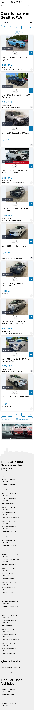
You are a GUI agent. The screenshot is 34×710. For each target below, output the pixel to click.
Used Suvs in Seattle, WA (8, 690)
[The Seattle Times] (17, 2)
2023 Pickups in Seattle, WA (9, 621)
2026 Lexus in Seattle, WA (8, 611)
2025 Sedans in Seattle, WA (9, 527)
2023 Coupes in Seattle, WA (9, 649)
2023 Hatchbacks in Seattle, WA (10, 565)
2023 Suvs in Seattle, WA (8, 485)
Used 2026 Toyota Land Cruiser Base (15, 134)
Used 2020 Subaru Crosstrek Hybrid (14, 58)
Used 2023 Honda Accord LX (14, 246)
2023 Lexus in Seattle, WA (8, 513)
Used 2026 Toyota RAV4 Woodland (12, 285)
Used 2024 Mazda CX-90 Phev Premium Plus (15, 360)
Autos (3, 6)
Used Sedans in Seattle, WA (9, 695)
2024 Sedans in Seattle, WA (9, 504)
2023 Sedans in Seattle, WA (9, 550)
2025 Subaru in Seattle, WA (9, 532)
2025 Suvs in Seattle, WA (8, 475)
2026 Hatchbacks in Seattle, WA (10, 607)
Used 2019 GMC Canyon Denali (16, 397)
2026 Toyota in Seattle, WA (9, 499)
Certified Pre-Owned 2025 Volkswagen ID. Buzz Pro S (14, 322)
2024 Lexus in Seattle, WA (8, 522)
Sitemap (17, 708)
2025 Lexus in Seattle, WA (8, 541)
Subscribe (30, 6)
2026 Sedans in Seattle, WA (9, 579)
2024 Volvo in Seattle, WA (8, 593)
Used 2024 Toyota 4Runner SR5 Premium (16, 96)
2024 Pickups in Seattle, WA (9, 583)
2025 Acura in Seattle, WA (9, 588)
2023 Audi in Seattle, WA (8, 569)
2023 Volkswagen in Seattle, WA (10, 555)
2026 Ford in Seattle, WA (8, 654)
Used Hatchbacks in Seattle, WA (10, 699)
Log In (25, 6)
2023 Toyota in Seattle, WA (9, 536)
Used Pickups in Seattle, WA (9, 704)
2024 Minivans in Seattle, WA (9, 616)
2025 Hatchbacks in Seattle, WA (10, 602)
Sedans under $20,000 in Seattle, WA (11, 672)
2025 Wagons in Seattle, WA (9, 630)
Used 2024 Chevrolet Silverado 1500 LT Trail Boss (15, 172)
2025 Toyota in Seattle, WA (9, 494)
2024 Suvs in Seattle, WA (8, 480)
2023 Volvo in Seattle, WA (8, 574)
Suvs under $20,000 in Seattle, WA (11, 668)
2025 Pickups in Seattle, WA (9, 625)
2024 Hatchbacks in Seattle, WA (10, 597)
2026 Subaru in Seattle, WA (9, 644)
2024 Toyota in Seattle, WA (9, 489)
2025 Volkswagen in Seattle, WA (10, 518)
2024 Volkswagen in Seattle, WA (10, 560)
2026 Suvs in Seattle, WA (8, 508)
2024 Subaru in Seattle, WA (9, 546)
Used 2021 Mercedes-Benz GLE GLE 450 (16, 209)
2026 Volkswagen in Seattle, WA (10, 640)
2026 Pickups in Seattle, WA (9, 635)
